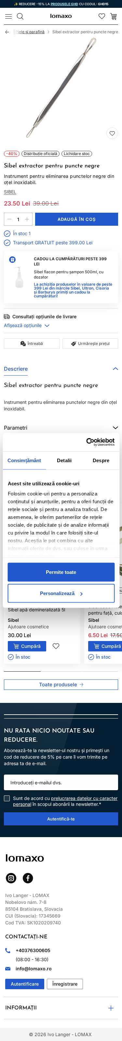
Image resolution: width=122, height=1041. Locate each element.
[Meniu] (8, 16)
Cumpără (31, 646)
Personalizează (57, 593)
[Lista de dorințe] (102, 16)
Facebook (28, 878)
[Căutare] (20, 16)
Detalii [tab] (64, 460)
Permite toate (61, 572)
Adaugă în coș (77, 219)
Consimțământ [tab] (24, 460)
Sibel (10, 191)
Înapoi (9, 32)
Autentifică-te (61, 818)
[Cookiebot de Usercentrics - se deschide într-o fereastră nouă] (87, 442)
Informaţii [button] (21, 1008)
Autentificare (25, 984)
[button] (61, 369)
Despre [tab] (101, 460)
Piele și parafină (30, 31)
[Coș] (113, 16)
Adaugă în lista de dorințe (112, 133)
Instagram (11, 878)
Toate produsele (58, 684)
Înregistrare (64, 984)
